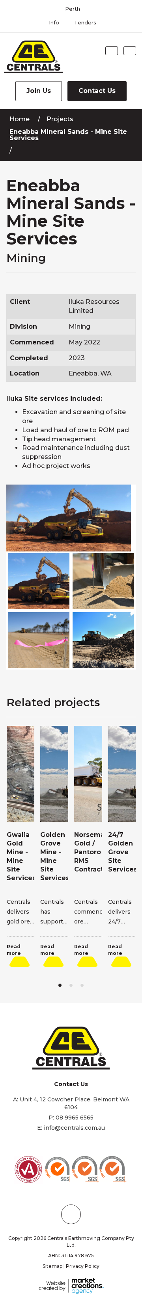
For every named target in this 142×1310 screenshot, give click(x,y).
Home (19, 119)
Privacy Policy (82, 1266)
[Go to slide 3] (82, 985)
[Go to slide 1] (60, 985)
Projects (60, 119)
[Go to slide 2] (71, 985)
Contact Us (97, 90)
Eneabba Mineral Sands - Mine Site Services (68, 135)
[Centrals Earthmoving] (31, 57)
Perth (72, 9)
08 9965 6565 (74, 1117)
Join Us (38, 90)
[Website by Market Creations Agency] (71, 1285)
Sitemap (52, 1266)
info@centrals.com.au (74, 1127)
